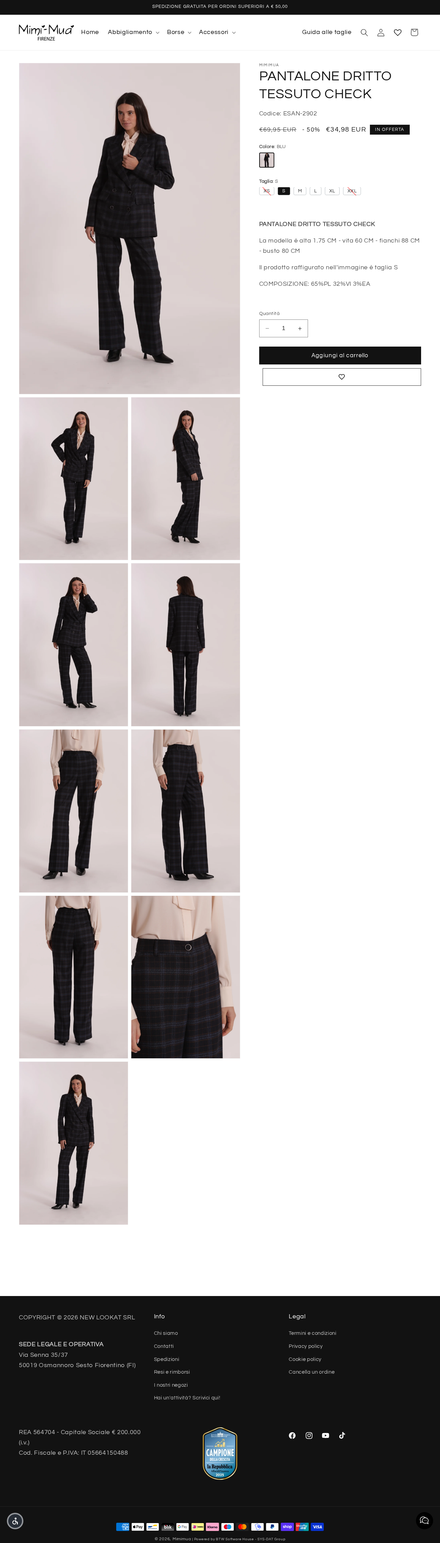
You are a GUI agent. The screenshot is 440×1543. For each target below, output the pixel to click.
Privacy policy (305, 1346)
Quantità (269, 313)
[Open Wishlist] (397, 32)
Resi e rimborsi (172, 1372)
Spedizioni (166, 1359)
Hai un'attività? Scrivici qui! (187, 1398)
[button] (132, 32)
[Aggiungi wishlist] (342, 377)
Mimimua (182, 1539)
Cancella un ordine (311, 1372)
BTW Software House (235, 1539)
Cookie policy (305, 1359)
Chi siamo (166, 1333)
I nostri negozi (171, 1385)
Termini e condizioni (312, 1333)
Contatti (164, 1346)
